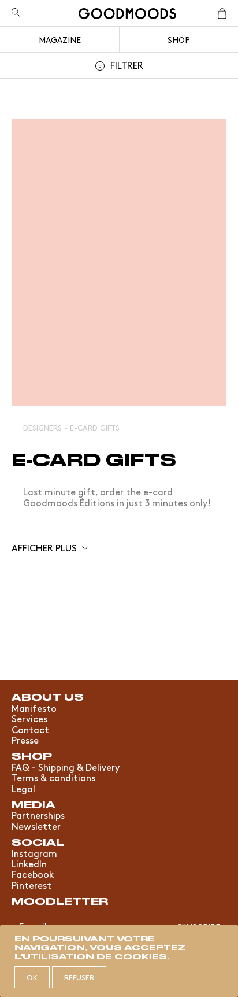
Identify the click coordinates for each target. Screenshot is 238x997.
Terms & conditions (53, 777)
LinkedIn (29, 863)
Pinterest (31, 884)
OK (32, 977)
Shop (179, 39)
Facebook (33, 873)
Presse (25, 739)
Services (29, 718)
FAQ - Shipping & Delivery (66, 766)
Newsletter (36, 825)
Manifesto (34, 707)
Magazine (60, 39)
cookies (140, 956)
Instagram (34, 853)
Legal (23, 788)
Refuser (79, 977)
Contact (30, 729)
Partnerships (38, 814)
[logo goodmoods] (127, 15)
